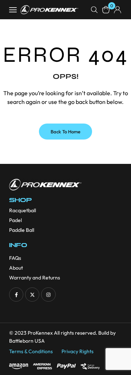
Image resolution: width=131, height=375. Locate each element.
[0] (106, 9)
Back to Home (65, 131)
